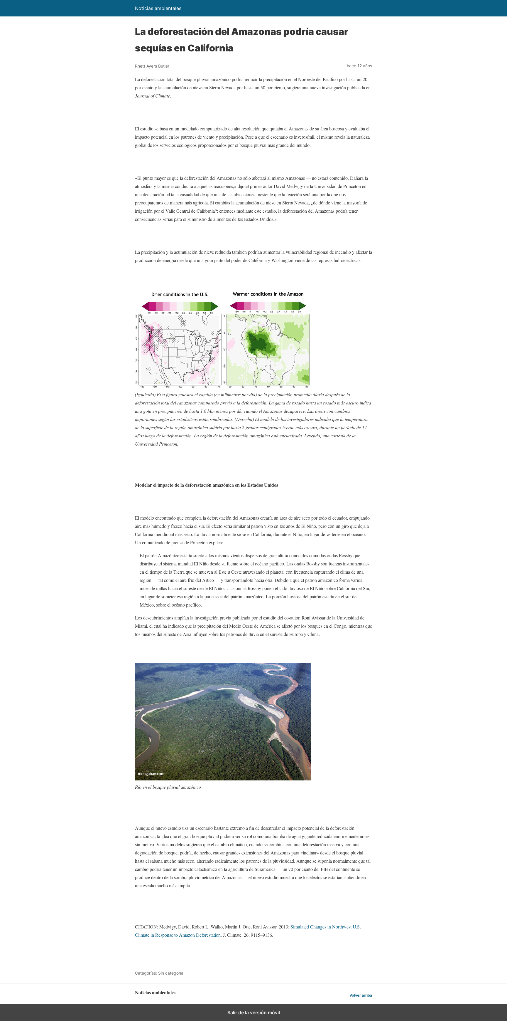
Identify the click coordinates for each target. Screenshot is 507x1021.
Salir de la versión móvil (253, 1012)
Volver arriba (360, 995)
